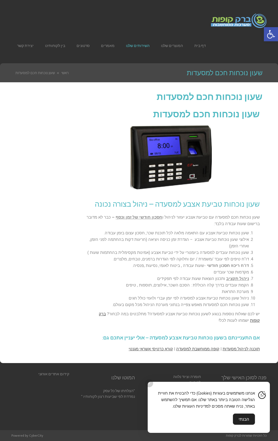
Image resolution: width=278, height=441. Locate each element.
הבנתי (244, 419)
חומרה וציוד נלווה (187, 376)
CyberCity (36, 435)
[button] (271, 34)
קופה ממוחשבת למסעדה (197, 348)
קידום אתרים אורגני (53, 373)
